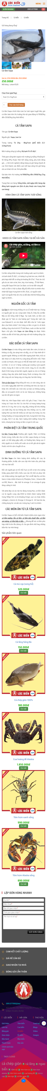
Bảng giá (5, 1031)
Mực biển (20, 1038)
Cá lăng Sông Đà (23, 642)
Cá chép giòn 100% (23, 700)
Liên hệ (4, 1027)
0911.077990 (32, 9)
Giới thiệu (5, 1023)
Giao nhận (6, 1035)
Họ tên (6, 900)
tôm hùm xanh (16, 1073)
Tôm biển (21, 1023)
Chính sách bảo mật (7, 1048)
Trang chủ (5, 17)
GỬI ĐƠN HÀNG (35, 932)
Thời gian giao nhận (12, 912)
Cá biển (16, 17)
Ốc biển (20, 1035)
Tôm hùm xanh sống (23, 817)
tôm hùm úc (26, 1069)
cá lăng (31, 1063)
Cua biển (20, 1027)
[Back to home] (13, 3)
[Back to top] (23, 1080)
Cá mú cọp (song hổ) (23, 584)
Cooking (36, 1023)
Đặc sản (20, 1042)
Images (36, 1035)
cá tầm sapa (22, 1076)
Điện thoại (8, 904)
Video (35, 1031)
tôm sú (15, 1069)
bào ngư (12, 1076)
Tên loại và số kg (10, 916)
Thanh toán (6, 1042)
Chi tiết (24, 592)
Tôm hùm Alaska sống (23, 875)
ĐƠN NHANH (8, 9)
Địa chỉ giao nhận (11, 908)
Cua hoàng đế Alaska (23, 759)
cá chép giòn (13, 1064)
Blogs (35, 1027)
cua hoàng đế (30, 1073)
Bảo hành (5, 1038)
